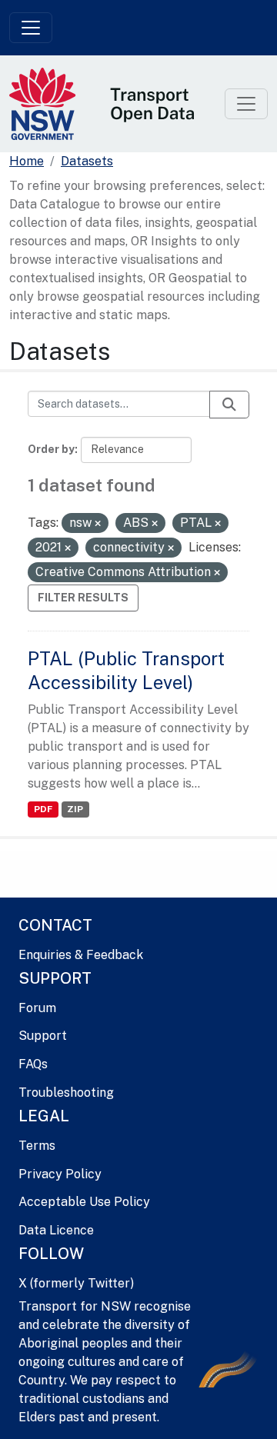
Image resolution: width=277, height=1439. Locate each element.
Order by (51, 449)
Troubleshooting (66, 1092)
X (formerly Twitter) (76, 1283)
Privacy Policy (60, 1174)
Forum (37, 1008)
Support (42, 1035)
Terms (36, 1145)
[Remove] (98, 523)
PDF (43, 809)
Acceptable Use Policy (84, 1201)
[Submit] (229, 404)
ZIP (75, 809)
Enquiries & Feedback (80, 955)
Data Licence (56, 1230)
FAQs (33, 1064)
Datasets (87, 161)
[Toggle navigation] (30, 27)
